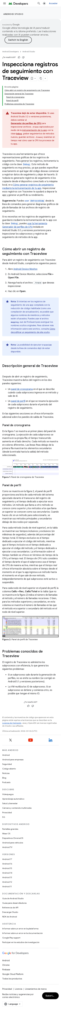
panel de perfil (18, 401)
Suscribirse (52, 995)
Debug (14, 223)
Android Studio (13, 14)
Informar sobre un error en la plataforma (20, 928)
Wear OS (6, 833)
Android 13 (7, 877)
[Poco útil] (23, 57)
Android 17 (7, 859)
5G (3, 817)
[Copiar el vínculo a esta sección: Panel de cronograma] (33, 425)
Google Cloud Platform (12, 974)
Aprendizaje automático (13, 799)
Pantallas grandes (10, 829)
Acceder (53, 3)
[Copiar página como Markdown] (40, 78)
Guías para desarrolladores (14, 903)
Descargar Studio (10, 912)
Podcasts (6, 782)
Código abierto (9, 768)
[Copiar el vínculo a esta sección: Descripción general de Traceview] (5, 370)
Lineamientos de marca (36, 989)
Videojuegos (7, 794)
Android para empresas (12, 759)
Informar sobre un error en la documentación (22, 933)
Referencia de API (10, 907)
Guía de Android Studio (13, 898)
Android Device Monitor (25, 269)
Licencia (18, 989)
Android (6, 755)
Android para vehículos (12, 842)
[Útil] (19, 57)
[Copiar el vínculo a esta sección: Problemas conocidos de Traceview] (22, 656)
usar (34, 200)
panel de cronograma (22, 389)
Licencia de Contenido (11, 723)
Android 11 (7, 886)
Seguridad (7, 764)
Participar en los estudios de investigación (20, 942)
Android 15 (7, 868)
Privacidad (7, 812)
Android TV (7, 847)
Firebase (6, 969)
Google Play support (11, 937)
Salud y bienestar (10, 803)
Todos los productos (12, 978)
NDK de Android (9, 916)
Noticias (6, 773)
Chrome (6, 965)
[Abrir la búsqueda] (39, 3)
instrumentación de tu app (34, 130)
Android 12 (7, 882)
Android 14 (7, 873)
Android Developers (10, 51)
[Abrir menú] (4, 3)
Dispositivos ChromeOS (12, 838)
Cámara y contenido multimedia (16, 808)
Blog (4, 777)
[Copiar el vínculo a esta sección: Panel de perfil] (24, 485)
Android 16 (7, 863)
